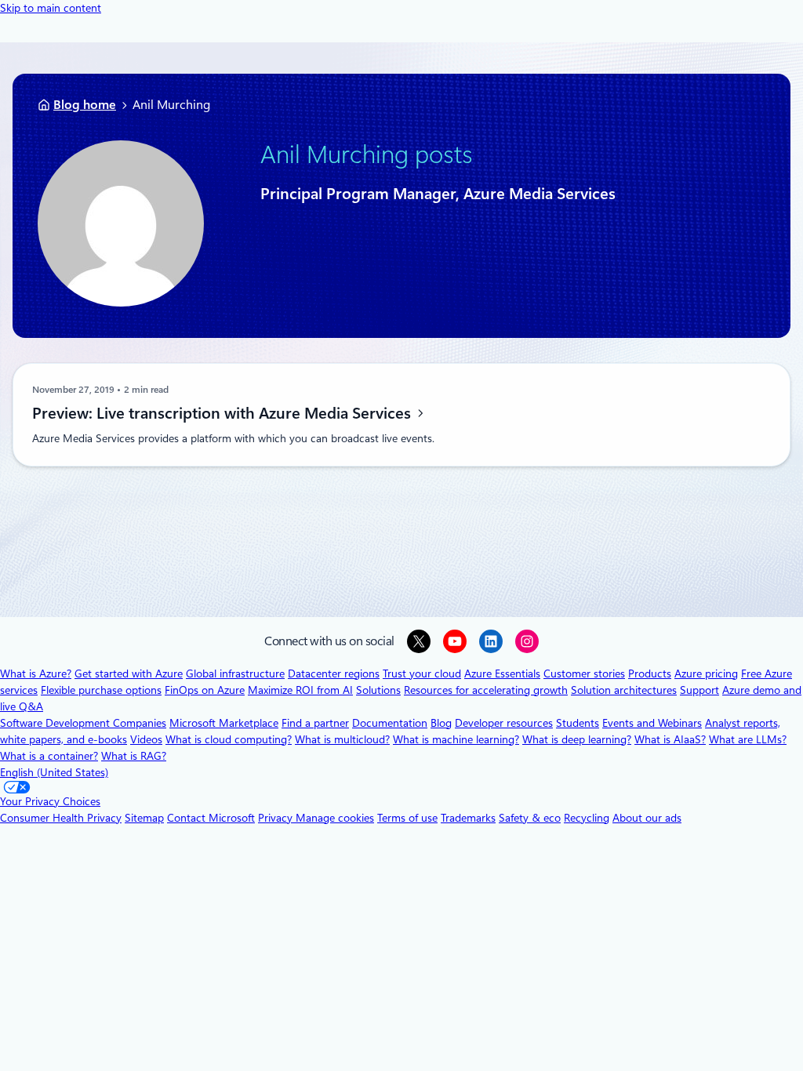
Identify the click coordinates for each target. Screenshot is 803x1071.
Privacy (277, 817)
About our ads (646, 817)
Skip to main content (50, 8)
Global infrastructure (235, 673)
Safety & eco (530, 817)
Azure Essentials (502, 673)
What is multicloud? (342, 739)
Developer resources (504, 723)
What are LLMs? (748, 739)
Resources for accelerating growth (486, 690)
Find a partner (315, 723)
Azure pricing (706, 673)
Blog (441, 723)
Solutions (378, 690)
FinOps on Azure (205, 690)
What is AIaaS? (670, 739)
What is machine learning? (456, 739)
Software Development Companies (83, 723)
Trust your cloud (422, 673)
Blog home (84, 104)
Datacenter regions (334, 673)
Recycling (586, 817)
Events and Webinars (652, 723)
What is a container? (49, 756)
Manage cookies (335, 817)
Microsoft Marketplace (223, 723)
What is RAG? (133, 756)
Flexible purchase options (101, 690)
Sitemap (144, 817)
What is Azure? (35, 673)
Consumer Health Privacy (61, 817)
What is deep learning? (576, 739)
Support (699, 690)
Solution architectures (624, 690)
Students (577, 723)
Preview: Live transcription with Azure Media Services (223, 413)
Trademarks (468, 817)
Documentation (389, 723)
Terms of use (407, 817)
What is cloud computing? (228, 739)
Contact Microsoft (211, 817)
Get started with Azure (128, 673)
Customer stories (584, 673)
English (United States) (54, 772)
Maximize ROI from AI (300, 690)
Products (649, 673)
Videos (146, 739)
